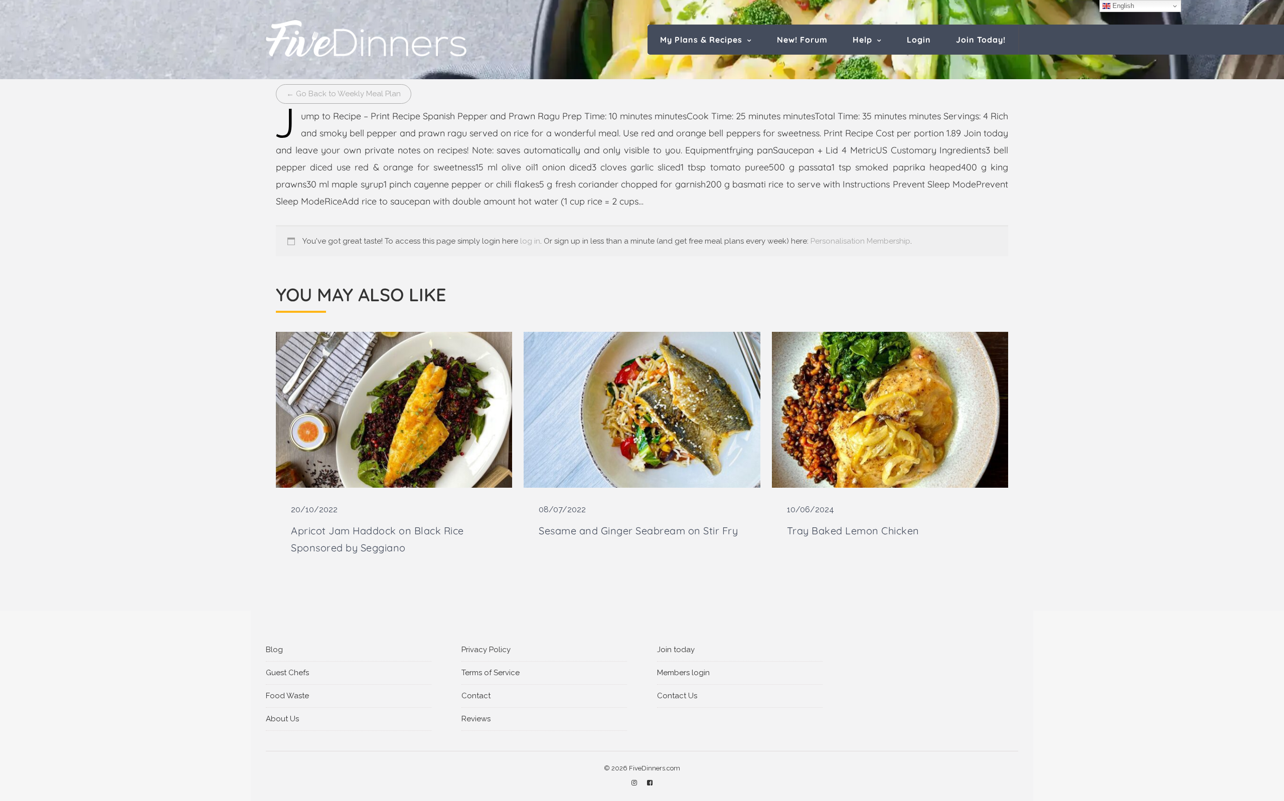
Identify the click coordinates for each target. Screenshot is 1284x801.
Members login (683, 672)
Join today (676, 649)
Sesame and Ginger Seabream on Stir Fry (638, 530)
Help (862, 40)
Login (919, 40)
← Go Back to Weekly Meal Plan (343, 93)
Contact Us (677, 695)
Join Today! (981, 40)
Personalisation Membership (860, 241)
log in (530, 241)
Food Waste (287, 695)
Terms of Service (490, 672)
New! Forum (802, 40)
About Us (282, 718)
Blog (274, 649)
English (1122, 6)
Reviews (476, 718)
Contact (476, 695)
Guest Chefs (287, 672)
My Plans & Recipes (701, 40)
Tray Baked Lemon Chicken (853, 530)
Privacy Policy (486, 649)
